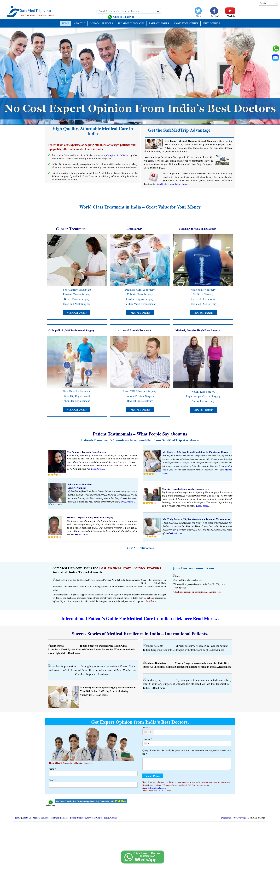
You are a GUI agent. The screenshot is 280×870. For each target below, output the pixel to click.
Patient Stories (76, 817)
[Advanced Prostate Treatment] (140, 361)
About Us (79, 23)
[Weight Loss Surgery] (203, 361)
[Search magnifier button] (158, 11)
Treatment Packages (131, 23)
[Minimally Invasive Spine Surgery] (203, 259)
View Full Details (77, 312)
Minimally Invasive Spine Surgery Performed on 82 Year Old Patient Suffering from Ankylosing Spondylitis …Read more (108, 691)
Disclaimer (226, 817)
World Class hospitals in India (172, 183)
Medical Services (101, 23)
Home (65, 23)
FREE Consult (211, 23)
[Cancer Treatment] (77, 259)
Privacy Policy (239, 817)
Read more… (99, 469)
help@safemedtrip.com (157, 787)
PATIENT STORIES (159, 23)
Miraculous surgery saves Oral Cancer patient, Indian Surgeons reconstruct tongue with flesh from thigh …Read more (185, 647)
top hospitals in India (114, 155)
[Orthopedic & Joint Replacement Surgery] (77, 361)
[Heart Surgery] (140, 259)
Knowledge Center (186, 23)
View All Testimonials (140, 548)
